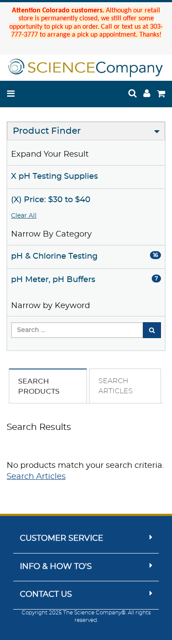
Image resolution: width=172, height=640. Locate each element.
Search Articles (36, 477)
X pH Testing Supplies (54, 177)
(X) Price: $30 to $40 (50, 200)
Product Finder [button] (47, 131)
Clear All (24, 216)
